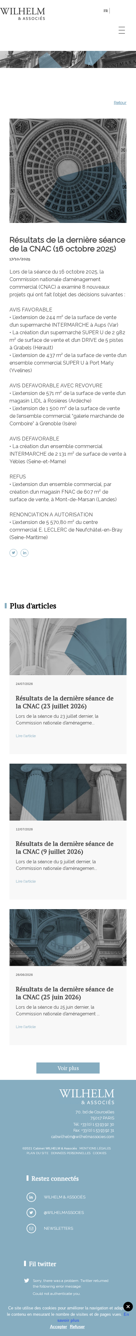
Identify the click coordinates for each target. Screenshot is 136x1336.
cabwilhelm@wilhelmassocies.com (82, 1136)
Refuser (77, 1326)
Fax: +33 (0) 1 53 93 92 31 (93, 1130)
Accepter (58, 1326)
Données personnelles (70, 1153)
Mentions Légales (95, 1148)
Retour (120, 102)
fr (106, 10)
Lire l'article (26, 736)
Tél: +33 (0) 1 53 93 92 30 (93, 1124)
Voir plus (68, 1068)
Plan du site (37, 1153)
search (97, 12)
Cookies (99, 1153)
